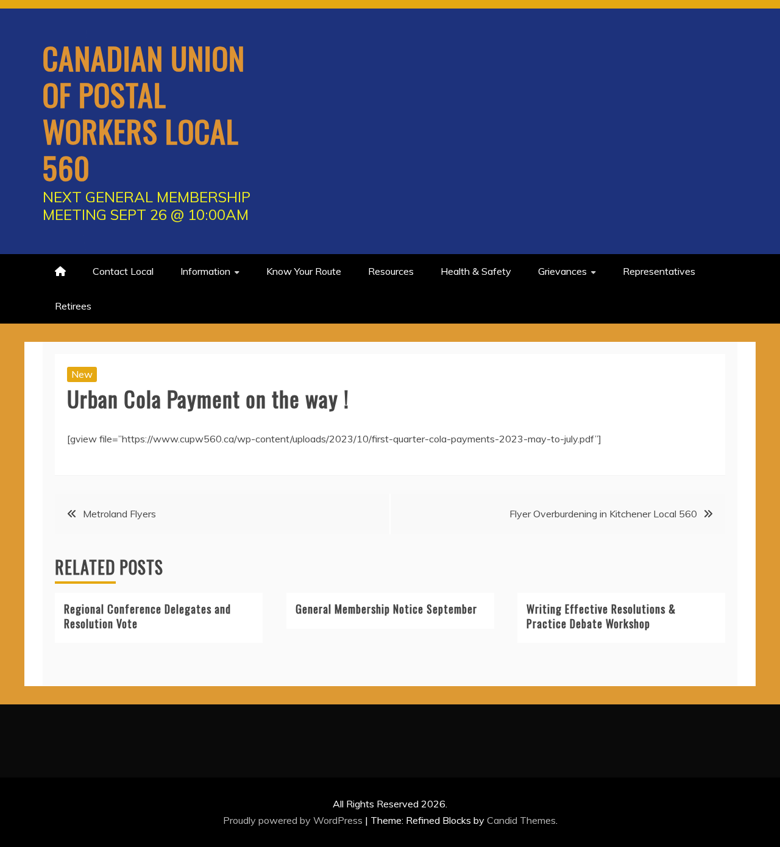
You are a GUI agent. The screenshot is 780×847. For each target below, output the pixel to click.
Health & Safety (476, 271)
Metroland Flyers (119, 514)
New (82, 374)
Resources (391, 271)
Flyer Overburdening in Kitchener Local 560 (603, 514)
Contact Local (123, 271)
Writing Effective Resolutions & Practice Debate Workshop (601, 616)
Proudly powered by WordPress (294, 820)
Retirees (73, 306)
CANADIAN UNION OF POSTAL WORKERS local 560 (144, 112)
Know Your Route (303, 271)
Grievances (562, 271)
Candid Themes (521, 820)
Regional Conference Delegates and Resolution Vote (147, 616)
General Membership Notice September (386, 609)
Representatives (659, 271)
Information (205, 271)
